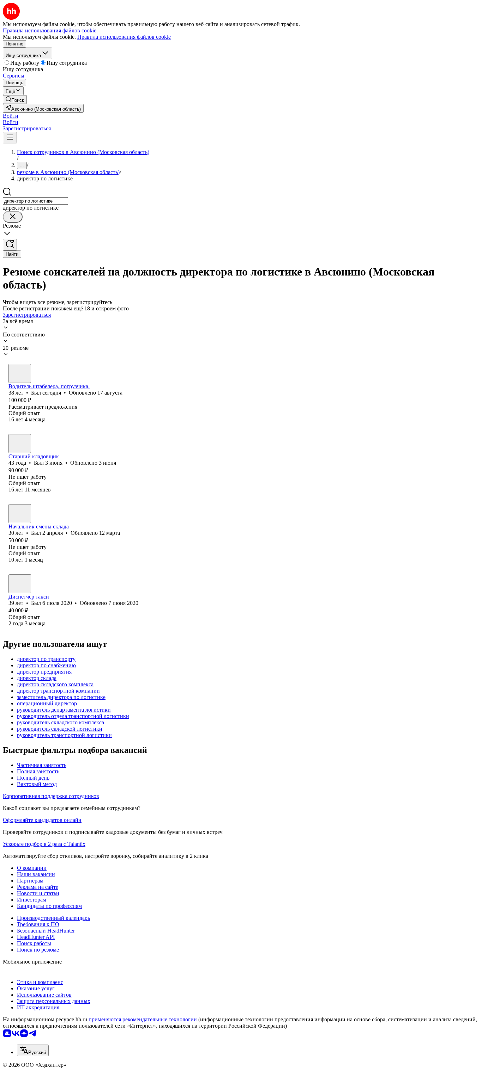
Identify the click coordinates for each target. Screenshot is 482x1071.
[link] (15, 99)
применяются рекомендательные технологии (143, 1019)
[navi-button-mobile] (10, 137)
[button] (10, 116)
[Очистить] (13, 217)
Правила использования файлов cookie (124, 37)
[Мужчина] (19, 373)
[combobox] (35, 201)
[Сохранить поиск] (10, 244)
